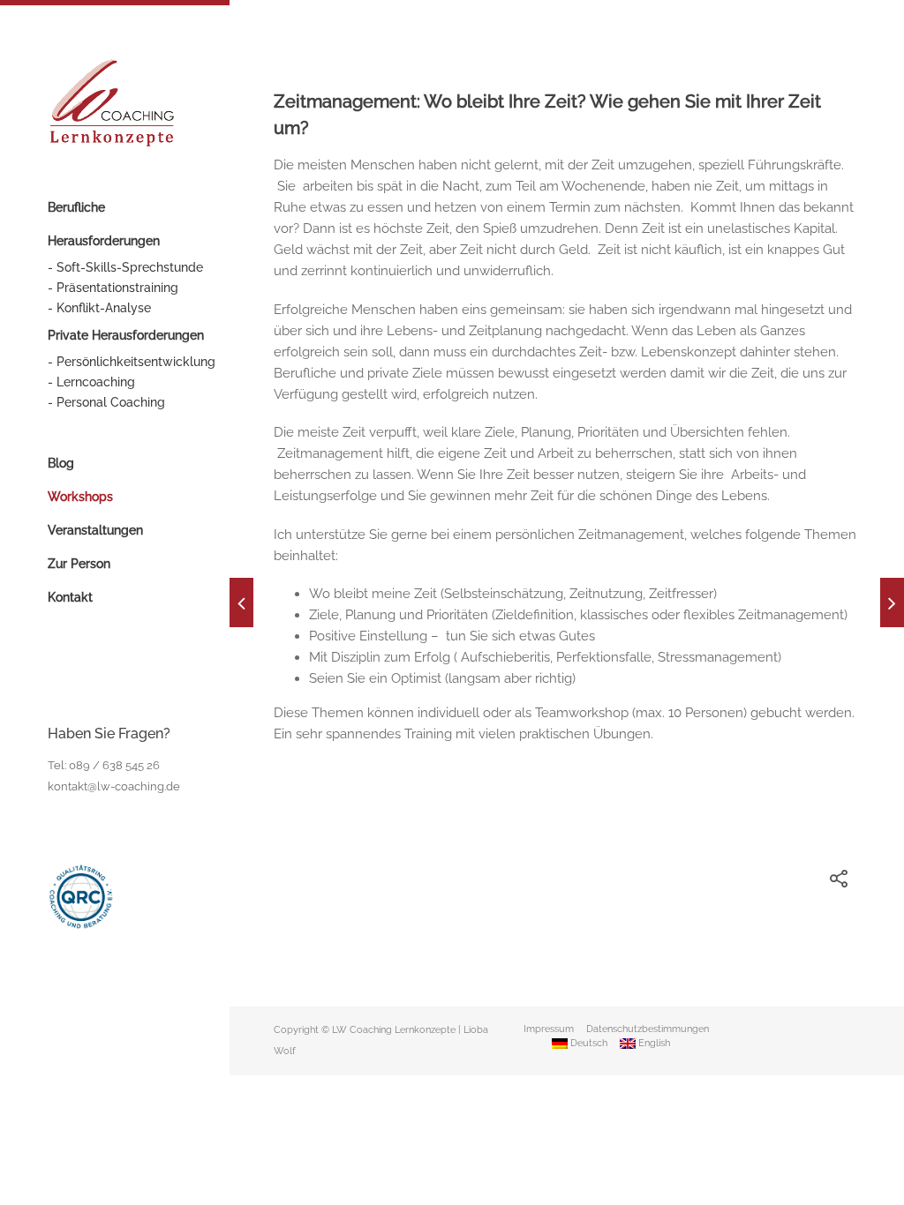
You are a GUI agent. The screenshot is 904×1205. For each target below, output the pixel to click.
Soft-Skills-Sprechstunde (129, 267)
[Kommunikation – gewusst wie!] (241, 602)
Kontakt (70, 597)
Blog (61, 463)
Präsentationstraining (117, 288)
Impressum (549, 1029)
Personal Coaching (110, 402)
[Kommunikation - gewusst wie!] (892, 602)
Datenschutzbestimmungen (647, 1029)
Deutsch (587, 1043)
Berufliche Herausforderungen (104, 224)
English (653, 1043)
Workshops (80, 497)
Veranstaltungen (95, 530)
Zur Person (79, 564)
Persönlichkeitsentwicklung (135, 362)
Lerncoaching (95, 382)
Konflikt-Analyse (103, 308)
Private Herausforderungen (126, 335)
